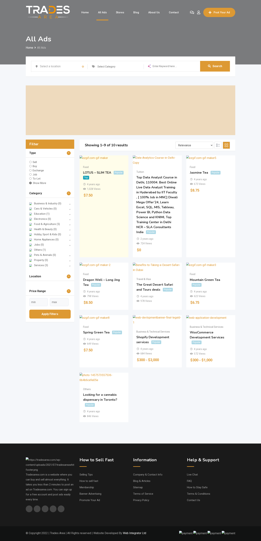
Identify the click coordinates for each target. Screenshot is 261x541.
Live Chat (192, 474)
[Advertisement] (130, 110)
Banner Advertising (90, 493)
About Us (154, 12)
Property (41, 260)
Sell (35, 162)
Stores (120, 12)
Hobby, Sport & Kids (47, 234)
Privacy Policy (141, 500)
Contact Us (193, 500)
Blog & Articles (141, 481)
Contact (174, 12)
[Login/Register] (198, 12)
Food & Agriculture (47, 224)
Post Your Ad (222, 12)
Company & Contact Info (147, 474)
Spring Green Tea (96, 332)
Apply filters (50, 314)
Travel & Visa (143, 279)
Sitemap (138, 487)
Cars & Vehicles (45, 208)
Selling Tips (86, 474)
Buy (35, 166)
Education (42, 213)
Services (41, 265)
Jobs (39, 244)
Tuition (140, 171)
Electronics (42, 219)
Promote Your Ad (90, 500)
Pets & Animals (45, 255)
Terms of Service (143, 493)
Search (217, 66)
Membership (87, 487)
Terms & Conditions (198, 493)
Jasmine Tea (199, 172)
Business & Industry (47, 203)
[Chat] (192, 12)
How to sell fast (89, 481)
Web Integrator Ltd (134, 533)
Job (35, 174)
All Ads (102, 12)
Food (86, 167)
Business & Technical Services (153, 331)
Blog (136, 12)
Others (40, 249)
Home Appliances (46, 239)
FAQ (189, 481)
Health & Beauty (45, 229)
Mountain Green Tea (205, 280)
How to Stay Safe (197, 487)
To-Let (36, 178)
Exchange (38, 170)
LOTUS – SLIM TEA (97, 172)
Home (85, 12)
